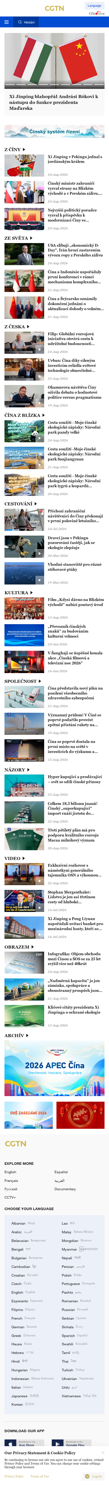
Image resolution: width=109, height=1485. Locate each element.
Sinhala (73, 1326)
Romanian (76, 1300)
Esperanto (27, 1300)
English (10, 1172)
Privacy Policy (13, 1476)
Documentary (65, 1189)
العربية (59, 1180)
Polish (72, 1274)
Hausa (21, 1343)
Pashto (71, 1291)
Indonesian (32, 1378)
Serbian (74, 1317)
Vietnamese (79, 1395)
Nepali (71, 1257)
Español (61, 1172)
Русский (10, 1189)
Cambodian (23, 1266)
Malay (77, 1231)
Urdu (69, 1386)
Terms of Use (39, 1476)
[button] (10, 84)
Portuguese (78, 1283)
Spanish (74, 1335)
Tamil (70, 1352)
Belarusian (28, 1240)
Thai (69, 1360)
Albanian (23, 1222)
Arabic (21, 1231)
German (24, 1326)
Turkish (73, 1369)
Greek (23, 1335)
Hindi (19, 1360)
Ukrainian (78, 1378)
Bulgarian (26, 1257)
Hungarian (25, 1369)
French (23, 1317)
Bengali (20, 1248)
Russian (75, 1309)
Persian (73, 1266)
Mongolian (76, 1240)
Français (11, 1180)
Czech (21, 1283)
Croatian (24, 1274)
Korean (22, 1403)
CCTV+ (10, 1197)
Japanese (25, 1395)
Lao (68, 1222)
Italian (22, 1386)
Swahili (74, 1343)
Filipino (23, 1309)
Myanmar (80, 1248)
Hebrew (22, 1352)
